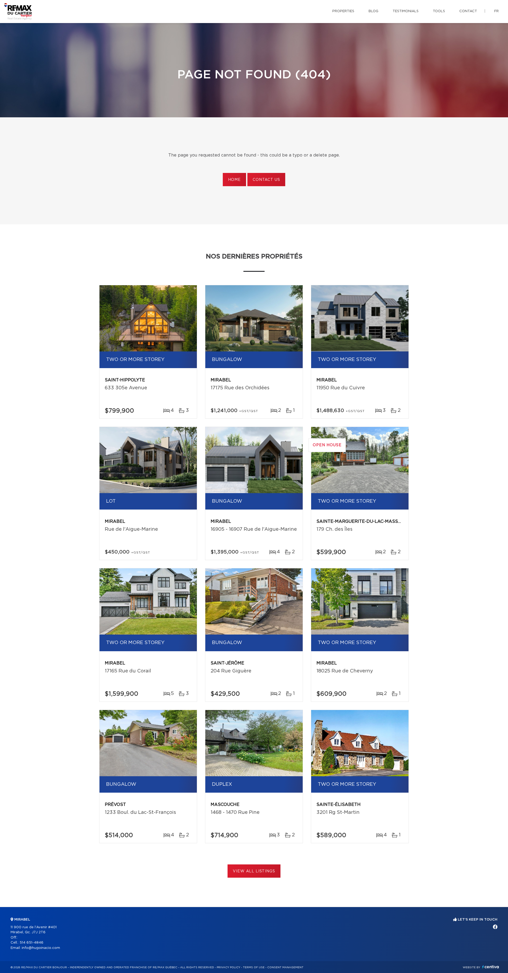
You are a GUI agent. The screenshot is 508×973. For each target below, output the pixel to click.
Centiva (490, 966)
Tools (439, 11)
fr (496, 11)
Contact (468, 11)
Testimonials (406, 11)
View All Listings (254, 871)
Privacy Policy (228, 967)
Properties (343, 11)
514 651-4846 (31, 942)
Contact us (266, 180)
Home (234, 180)
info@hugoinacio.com (41, 948)
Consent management (285, 967)
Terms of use (254, 967)
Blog (373, 11)
